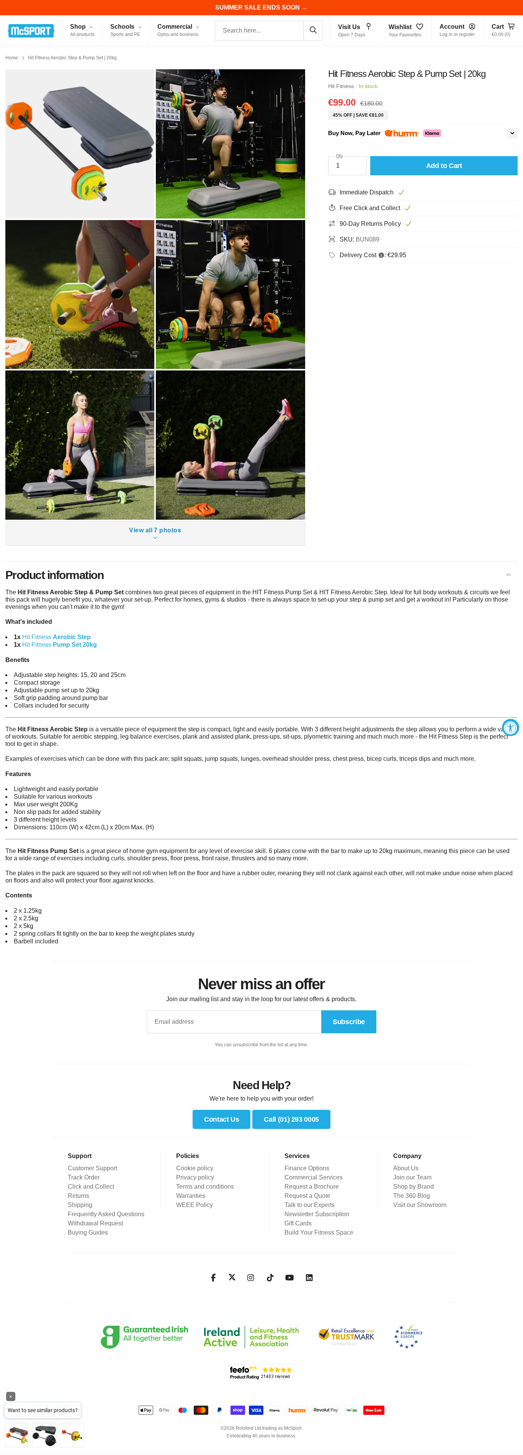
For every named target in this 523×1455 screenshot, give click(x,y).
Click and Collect (91, 1186)
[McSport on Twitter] (232, 1277)
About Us (405, 1168)
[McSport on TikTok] (270, 1278)
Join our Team (412, 1177)
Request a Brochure (311, 1186)
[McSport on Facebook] (213, 1278)
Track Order (84, 1177)
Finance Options (306, 1168)
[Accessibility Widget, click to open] (510, 727)
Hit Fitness (341, 86)
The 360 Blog (411, 1195)
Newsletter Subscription (316, 1214)
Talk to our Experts (309, 1205)
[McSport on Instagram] (250, 1278)
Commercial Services (313, 1177)
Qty (339, 156)
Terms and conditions (205, 1186)
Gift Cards (298, 1223)
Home (11, 57)
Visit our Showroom (419, 1205)
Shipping (80, 1205)
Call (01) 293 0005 (291, 1119)
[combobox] (268, 31)
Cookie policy (194, 1168)
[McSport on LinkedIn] (309, 1278)
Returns (78, 1195)
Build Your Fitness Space (318, 1232)
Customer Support (92, 1168)
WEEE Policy (194, 1205)
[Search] (312, 30)
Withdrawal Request (95, 1223)
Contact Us (221, 1119)
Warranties (190, 1195)
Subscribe (349, 1022)
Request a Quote (307, 1195)
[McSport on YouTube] (289, 1278)
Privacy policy (195, 1177)
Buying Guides (88, 1232)
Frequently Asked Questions (106, 1214)
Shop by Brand (413, 1186)
